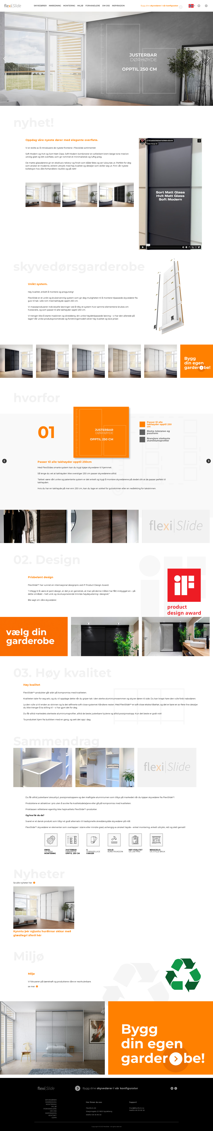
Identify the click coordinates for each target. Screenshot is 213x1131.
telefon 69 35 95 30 (93, 1115)
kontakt (52, 1115)
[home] (12, 5)
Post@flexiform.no (136, 1108)
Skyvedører (51, 1100)
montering (51, 1104)
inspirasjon (51, 1113)
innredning (51, 1102)
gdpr (54, 1118)
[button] (191, 5)
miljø (54, 1107)
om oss (53, 1111)
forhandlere (50, 1109)
